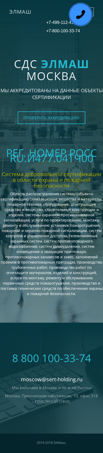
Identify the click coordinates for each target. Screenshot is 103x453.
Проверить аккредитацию (51, 117)
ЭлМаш (20, 11)
